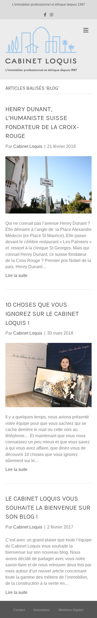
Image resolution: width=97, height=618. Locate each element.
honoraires (42, 610)
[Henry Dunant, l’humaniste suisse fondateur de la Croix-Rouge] (48, 184)
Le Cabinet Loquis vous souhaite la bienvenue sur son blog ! (48, 507)
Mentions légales (71, 610)
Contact (19, 610)
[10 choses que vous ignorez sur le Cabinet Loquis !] (48, 375)
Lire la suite (16, 275)
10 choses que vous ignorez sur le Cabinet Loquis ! (42, 313)
